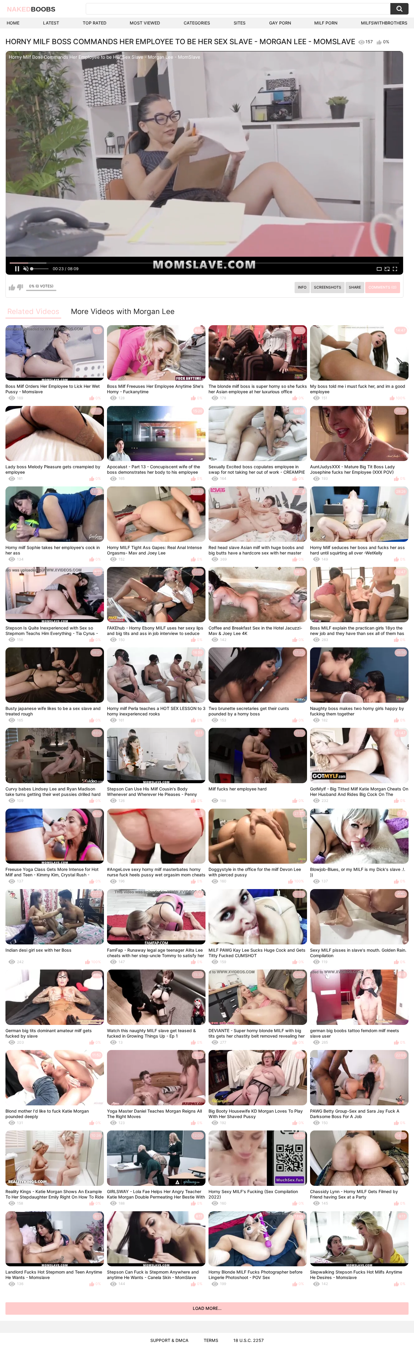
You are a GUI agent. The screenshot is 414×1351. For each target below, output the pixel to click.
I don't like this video (20, 287)
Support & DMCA (169, 1340)
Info (302, 287)
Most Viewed (145, 22)
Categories (197, 22)
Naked (31, 9)
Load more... (207, 1308)
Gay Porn (280, 22)
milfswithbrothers (384, 22)
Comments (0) (383, 287)
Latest (51, 22)
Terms (211, 1340)
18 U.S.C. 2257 (248, 1340)
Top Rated (94, 22)
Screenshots (327, 287)
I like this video (12, 287)
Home (13, 22)
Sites (239, 22)
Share (355, 287)
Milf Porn (325, 22)
